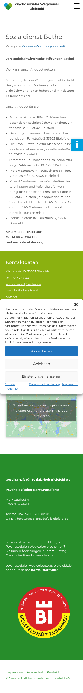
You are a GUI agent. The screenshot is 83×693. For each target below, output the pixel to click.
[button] (76, 304)
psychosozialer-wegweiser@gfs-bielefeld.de (39, 565)
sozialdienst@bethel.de (23, 284)
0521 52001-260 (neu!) (34, 514)
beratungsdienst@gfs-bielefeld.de (42, 518)
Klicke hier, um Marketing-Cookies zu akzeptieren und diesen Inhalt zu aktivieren (41, 410)
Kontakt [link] (53, 672)
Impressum (70, 384)
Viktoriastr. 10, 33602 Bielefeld (28, 271)
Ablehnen (41, 364)
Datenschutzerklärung (44, 384)
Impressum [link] (14, 672)
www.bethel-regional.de (24, 290)
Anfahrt (11, 297)
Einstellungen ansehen (41, 376)
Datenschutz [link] (35, 672)
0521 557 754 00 (17, 277)
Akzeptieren (41, 351)
